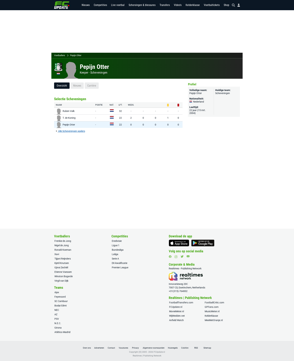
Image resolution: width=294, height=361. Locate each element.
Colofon (185, 348)
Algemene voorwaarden (154, 348)
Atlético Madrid (62, 332)
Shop (226, 5)
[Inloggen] (237, 5)
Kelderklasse (193, 5)
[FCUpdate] (61, 5)
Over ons (87, 348)
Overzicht (62, 85)
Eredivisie (117, 241)
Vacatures (123, 348)
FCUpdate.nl (175, 307)
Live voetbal (118, 5)
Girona (58, 327)
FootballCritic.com (214, 302)
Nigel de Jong (61, 245)
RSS (196, 348)
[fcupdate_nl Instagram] (176, 257)
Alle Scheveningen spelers (71, 131)
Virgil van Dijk (61, 280)
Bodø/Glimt (60, 305)
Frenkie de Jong (62, 241)
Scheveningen (98, 72)
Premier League (120, 267)
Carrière (91, 85)
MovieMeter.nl (176, 311)
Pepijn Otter (75, 55)
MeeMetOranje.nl (214, 320)
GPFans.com (211, 307)
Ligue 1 (115, 245)
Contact (111, 348)
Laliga (115, 254)
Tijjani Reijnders (62, 258)
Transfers (165, 5)
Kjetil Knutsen (61, 263)
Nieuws (86, 5)
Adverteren (99, 348)
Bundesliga (118, 249)
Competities (100, 5)
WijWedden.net (177, 315)
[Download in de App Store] (179, 243)
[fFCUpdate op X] (182, 256)
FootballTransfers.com (181, 302)
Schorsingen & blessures (142, 5)
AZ (55, 314)
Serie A (115, 258)
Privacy (135, 348)
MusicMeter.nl (212, 311)
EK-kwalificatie (119, 263)
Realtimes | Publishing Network (147, 356)
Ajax (56, 292)
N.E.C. (57, 323)
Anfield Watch (176, 320)
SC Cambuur (61, 301)
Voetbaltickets (212, 5)
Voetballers (59, 55)
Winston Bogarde (63, 276)
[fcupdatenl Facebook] (170, 256)
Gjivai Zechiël (61, 267)
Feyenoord (60, 296)
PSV (56, 318)
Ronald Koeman (62, 249)
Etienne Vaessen (63, 272)
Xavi (56, 254)
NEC (56, 310)
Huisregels (173, 348)
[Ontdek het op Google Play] (202, 243)
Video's (178, 5)
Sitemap (207, 348)
